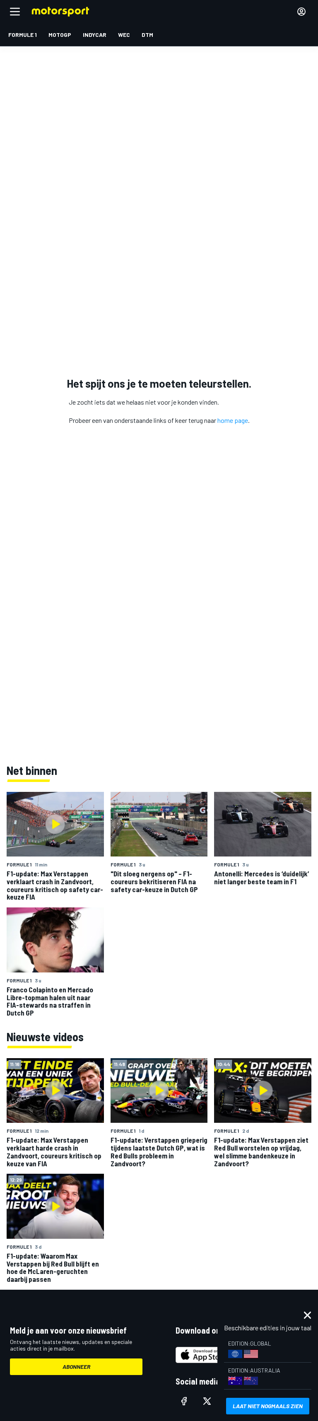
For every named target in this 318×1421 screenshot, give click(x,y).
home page (232, 420)
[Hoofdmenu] (15, 11)
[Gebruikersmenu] (301, 11)
